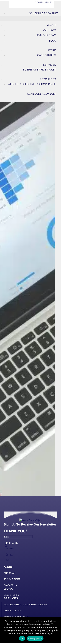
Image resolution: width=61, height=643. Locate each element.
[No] (57, 630)
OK (22, 638)
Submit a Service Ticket (39, 69)
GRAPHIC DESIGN (12, 611)
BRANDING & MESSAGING (17, 617)
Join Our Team (46, 35)
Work (52, 50)
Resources (48, 79)
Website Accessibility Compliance (32, 84)
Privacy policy (35, 638)
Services (49, 64)
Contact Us (10, 585)
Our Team (49, 29)
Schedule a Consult (43, 13)
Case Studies (46, 55)
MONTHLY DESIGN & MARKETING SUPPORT (25, 604)
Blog (52, 40)
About (51, 25)
